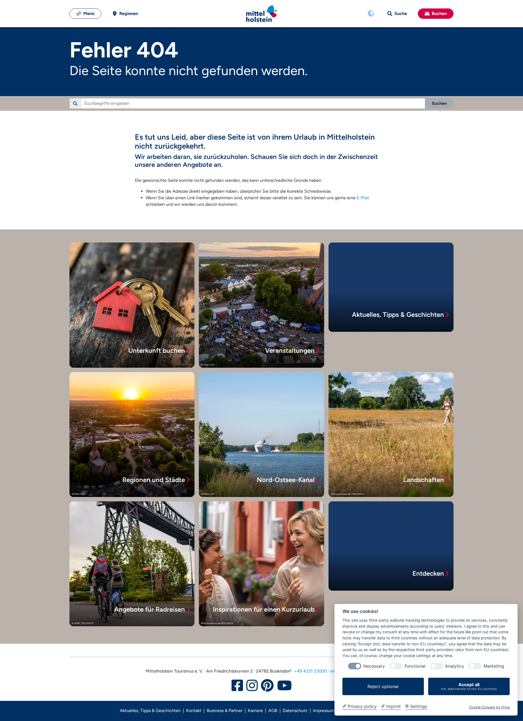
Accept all (469, 686)
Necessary (374, 666)
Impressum (323, 710)
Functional (415, 666)
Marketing (494, 666)
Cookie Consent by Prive (489, 707)
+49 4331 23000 (310, 671)
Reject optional (383, 686)
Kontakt (193, 710)
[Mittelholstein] (261, 14)
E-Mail (363, 197)
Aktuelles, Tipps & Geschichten (150, 710)
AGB (272, 710)
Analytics (454, 666)
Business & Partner (224, 710)
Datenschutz (295, 710)
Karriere (255, 710)
